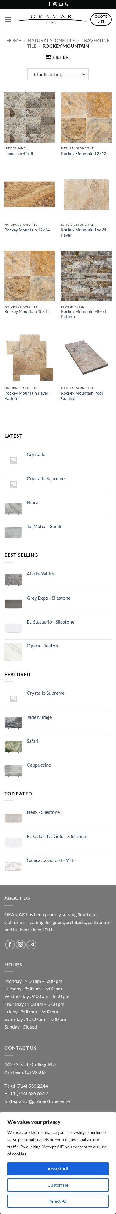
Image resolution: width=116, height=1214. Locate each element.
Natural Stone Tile (51, 40)
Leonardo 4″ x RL (19, 153)
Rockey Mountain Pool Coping (82, 396)
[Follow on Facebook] (49, 4)
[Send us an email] (61, 4)
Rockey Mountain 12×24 (27, 230)
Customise (58, 1184)
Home (14, 40)
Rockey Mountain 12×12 (83, 153)
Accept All (58, 1168)
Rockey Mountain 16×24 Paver (83, 232)
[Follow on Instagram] (55, 4)
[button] (8, 19)
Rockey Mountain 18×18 (27, 311)
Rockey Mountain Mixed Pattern (83, 314)
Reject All (58, 1201)
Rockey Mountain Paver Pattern (26, 396)
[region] (58, 1163)
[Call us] (66, 4)
